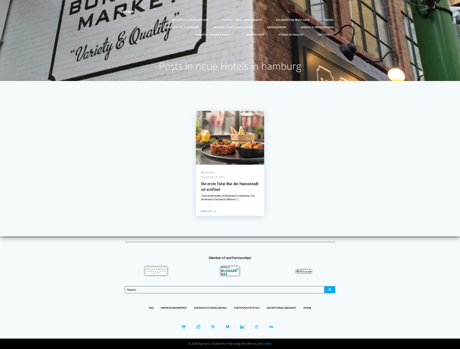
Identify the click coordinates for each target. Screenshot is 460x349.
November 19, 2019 (212, 177)
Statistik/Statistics (247, 307)
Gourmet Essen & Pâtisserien (233, 27)
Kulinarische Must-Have (292, 20)
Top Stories (326, 34)
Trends (329, 20)
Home (307, 307)
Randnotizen (255, 34)
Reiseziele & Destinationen (190, 20)
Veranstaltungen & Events (213, 34)
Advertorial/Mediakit (281, 307)
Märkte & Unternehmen (317, 27)
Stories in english (290, 34)
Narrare (209, 172)
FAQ (151, 307)
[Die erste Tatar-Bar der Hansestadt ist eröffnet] (230, 137)
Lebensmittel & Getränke (182, 27)
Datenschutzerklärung (210, 307)
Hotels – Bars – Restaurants (242, 20)
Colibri (267, 344)
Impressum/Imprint (174, 307)
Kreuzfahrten (276, 27)
